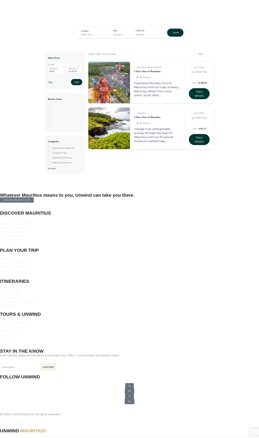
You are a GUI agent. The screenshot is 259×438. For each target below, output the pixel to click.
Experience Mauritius (60, 6)
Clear (50, 82)
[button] (227, 6)
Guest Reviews (10, 334)
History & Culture (61, 162)
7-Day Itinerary (10, 289)
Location (84, 31)
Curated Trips (59, 153)
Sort (200, 54)
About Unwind (9, 330)
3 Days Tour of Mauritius (147, 117)
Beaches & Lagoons (13, 227)
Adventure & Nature (63, 148)
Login (236, 6)
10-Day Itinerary (10, 293)
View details (199, 93)
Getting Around (10, 258)
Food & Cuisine (10, 239)
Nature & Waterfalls (13, 231)
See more (52, 168)
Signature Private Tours (16, 318)
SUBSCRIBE (48, 367)
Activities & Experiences (16, 322)
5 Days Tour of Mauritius (147, 71)
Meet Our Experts (12, 326)
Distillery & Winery (62, 158)
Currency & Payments (14, 262)
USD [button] (217, 6)
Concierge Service (142, 6)
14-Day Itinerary (10, 297)
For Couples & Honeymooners (19, 301)
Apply (76, 82)
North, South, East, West (16, 223)
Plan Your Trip (114, 6)
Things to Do (89, 6)
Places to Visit (9, 217)
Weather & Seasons (13, 270)
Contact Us (7, 338)
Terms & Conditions (13, 422)
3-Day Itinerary (10, 285)
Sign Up (246, 6)
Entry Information (12, 266)
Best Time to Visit (12, 254)
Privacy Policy (9, 418)
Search (176, 32)
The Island (33, 6)
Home (17, 6)
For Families (8, 305)
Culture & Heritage (12, 235)
